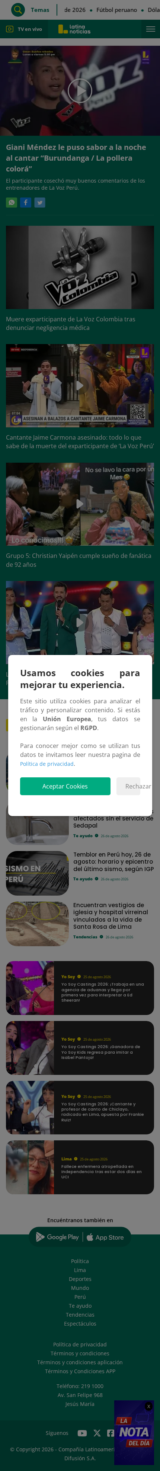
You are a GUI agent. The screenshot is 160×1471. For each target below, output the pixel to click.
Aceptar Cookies (65, 786)
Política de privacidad (47, 763)
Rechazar (132, 786)
